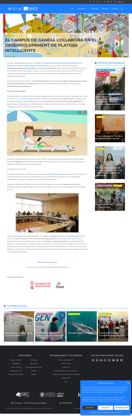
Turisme (9, 36)
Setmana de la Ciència (15, 374)
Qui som (105, 9)
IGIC (66, 381)
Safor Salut (33, 363)
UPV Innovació (66, 363)
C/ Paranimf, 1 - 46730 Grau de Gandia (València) (30, 403)
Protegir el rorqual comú (80, 333)
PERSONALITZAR (121, 408)
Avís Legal (118, 412)
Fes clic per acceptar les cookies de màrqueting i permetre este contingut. (47, 133)
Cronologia (94, 9)
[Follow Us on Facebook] (93, 360)
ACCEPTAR (90, 408)
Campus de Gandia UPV (66, 360)
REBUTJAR (105, 408)
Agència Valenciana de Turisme (37, 66)
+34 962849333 (67, 403)
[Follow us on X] (101, 2)
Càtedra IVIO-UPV (16, 371)
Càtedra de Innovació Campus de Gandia (66, 374)
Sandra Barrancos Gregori (47, 262)
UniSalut (33, 374)
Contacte (115, 9)
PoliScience (66, 367)
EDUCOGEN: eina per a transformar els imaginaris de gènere (50, 335)
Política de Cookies (95, 412)
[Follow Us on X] (105, 360)
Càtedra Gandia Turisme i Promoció (66, 371)
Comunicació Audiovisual (33, 367)
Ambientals (16, 363)
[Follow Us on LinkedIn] (101, 360)
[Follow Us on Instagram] (97, 360)
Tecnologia (33, 360)
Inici (72, 9)
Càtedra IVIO (66, 378)
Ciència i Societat (16, 360)
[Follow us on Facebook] (90, 2)
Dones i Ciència (16, 367)
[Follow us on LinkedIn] (104, 2)
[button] (128, 383)
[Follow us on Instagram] (94, 2)
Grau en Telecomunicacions (70, 236)
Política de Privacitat (108, 412)
